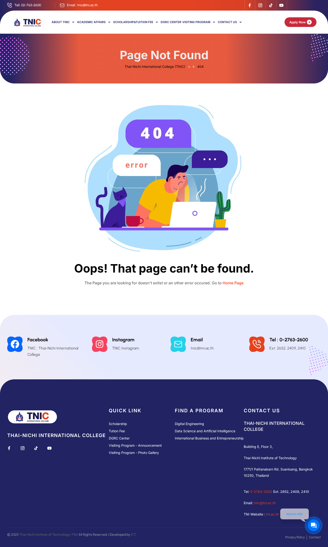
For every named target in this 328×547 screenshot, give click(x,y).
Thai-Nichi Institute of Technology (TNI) (48, 535)
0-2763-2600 (261, 492)
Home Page (233, 282)
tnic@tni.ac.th (265, 503)
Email (197, 340)
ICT (133, 535)
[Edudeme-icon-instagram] (260, 5)
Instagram (123, 340)
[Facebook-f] (249, 5)
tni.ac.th (272, 514)
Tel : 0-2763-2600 (288, 340)
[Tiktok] (271, 5)
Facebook (37, 340)
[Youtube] (281, 5)
